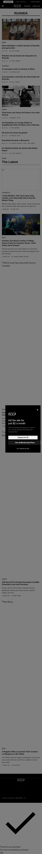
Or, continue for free (23, 448)
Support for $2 (23, 437)
